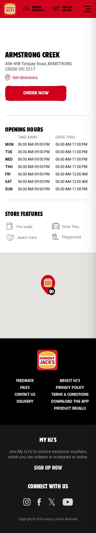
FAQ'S (25, 387)
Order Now (36, 93)
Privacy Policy (70, 387)
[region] (48, 295)
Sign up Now (48, 468)
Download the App (70, 401)
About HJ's (70, 380)
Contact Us (25, 394)
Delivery (25, 401)
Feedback (25, 380)
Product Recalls (70, 408)
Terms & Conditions (70, 394)
